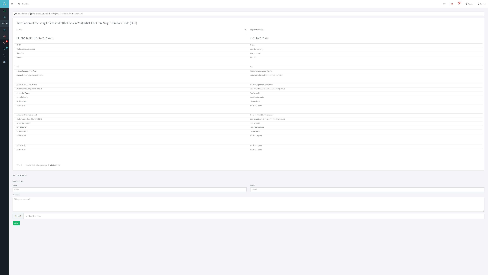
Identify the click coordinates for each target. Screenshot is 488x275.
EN (452, 4)
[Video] (4, 36)
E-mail (252, 185)
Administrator (55, 165)
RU (444, 4)
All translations (22, 14)
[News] (4, 30)
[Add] (4, 55)
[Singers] (4, 17)
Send (16, 223)
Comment (16, 195)
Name (15, 185)
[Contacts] (4, 62)
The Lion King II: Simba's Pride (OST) (45, 14)
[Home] (4, 11)
